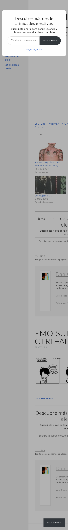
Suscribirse (50, 40)
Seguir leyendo (34, 49)
